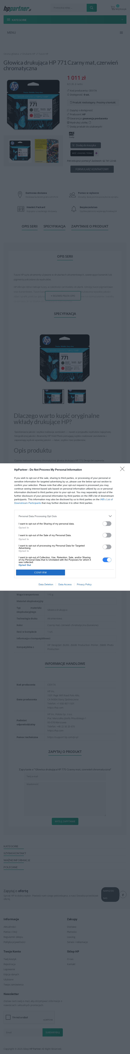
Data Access (65, 584)
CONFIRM (40, 572)
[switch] (107, 523)
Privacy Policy (84, 584)
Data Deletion (46, 584)
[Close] (123, 470)
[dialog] (65, 527)
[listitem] (65, 516)
